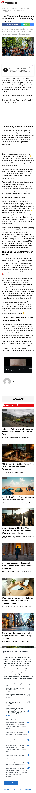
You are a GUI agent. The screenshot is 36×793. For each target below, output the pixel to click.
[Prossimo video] (20, 369)
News (8, 8)
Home (3, 8)
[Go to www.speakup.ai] (32, 66)
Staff (14, 381)
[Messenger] (32, 24)
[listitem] (18, 684)
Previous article (18, 398)
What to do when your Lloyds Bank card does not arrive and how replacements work (17, 600)
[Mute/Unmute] (8, 369)
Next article (18, 400)
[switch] (28, 689)
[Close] (32, 651)
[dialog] (18, 720)
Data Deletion (8, 789)
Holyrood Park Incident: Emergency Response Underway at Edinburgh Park (17, 431)
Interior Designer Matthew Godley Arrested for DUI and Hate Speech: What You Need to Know (17, 530)
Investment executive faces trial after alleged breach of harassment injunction (17, 565)
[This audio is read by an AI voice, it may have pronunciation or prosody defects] (29, 68)
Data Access (18, 789)
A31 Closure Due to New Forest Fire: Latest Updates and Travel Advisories (18, 466)
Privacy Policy (28, 789)
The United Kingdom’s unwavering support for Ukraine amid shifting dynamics (17, 635)
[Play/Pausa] (6, 369)
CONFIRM (10, 783)
